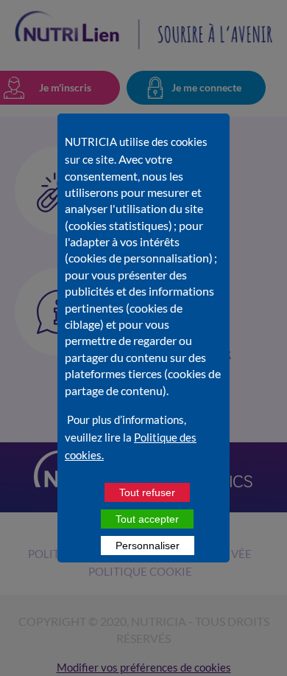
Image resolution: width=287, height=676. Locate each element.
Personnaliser (148, 545)
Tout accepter (147, 519)
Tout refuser (147, 492)
